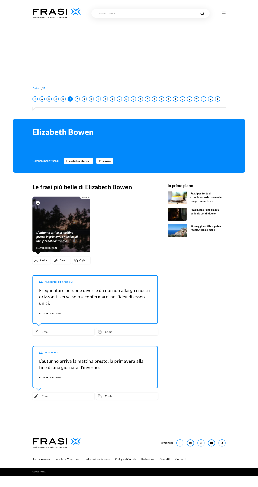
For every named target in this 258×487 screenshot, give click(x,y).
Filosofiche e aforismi (78, 160)
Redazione (147, 459)
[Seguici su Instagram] (190, 442)
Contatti (165, 459)
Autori (36, 88)
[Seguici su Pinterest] (200, 442)
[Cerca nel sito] (202, 13)
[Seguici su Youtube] (211, 442)
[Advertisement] (129, 45)
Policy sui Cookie (125, 459)
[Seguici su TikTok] (222, 442)
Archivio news (41, 459)
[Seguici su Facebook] (179, 442)
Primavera (105, 160)
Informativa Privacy (97, 459)
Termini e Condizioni (67, 459)
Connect (180, 459)
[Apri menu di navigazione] (223, 13)
